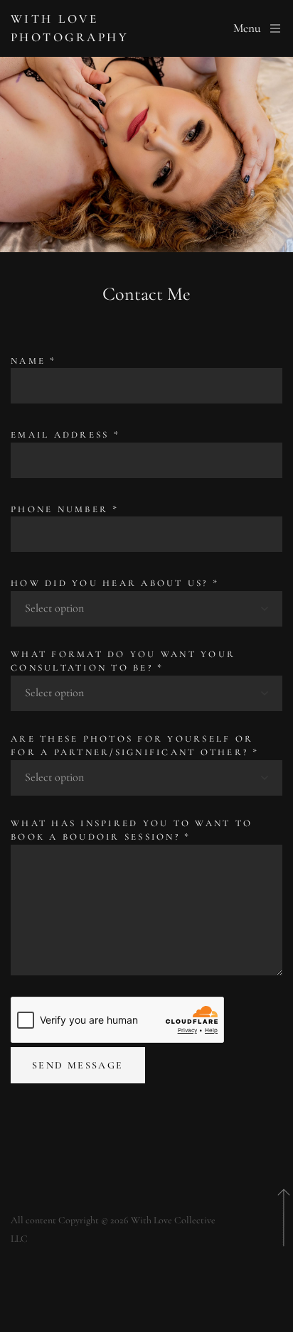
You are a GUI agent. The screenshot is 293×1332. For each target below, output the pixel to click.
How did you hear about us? (115, 583)
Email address (65, 434)
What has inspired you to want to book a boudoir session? (131, 830)
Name (34, 361)
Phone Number (65, 509)
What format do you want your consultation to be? (123, 661)
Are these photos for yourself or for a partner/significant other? (135, 746)
